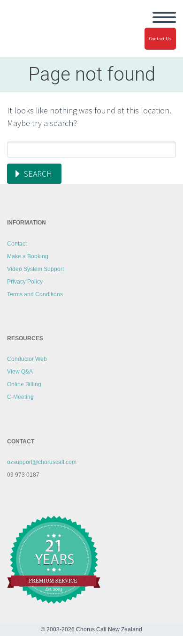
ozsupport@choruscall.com (41, 462)
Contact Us (160, 39)
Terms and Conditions (35, 294)
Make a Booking (27, 256)
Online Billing (24, 384)
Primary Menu (164, 17)
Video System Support (35, 269)
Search (38, 173)
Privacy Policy (25, 281)
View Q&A (20, 371)
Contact (17, 243)
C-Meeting (20, 397)
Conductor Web (27, 359)
